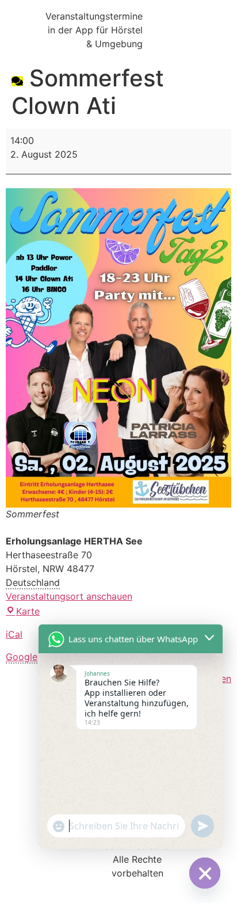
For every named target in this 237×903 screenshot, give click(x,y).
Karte (28, 611)
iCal (14, 634)
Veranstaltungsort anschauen (69, 596)
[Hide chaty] (204, 873)
